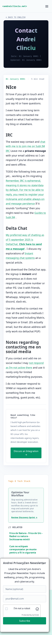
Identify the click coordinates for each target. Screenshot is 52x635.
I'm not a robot (22, 608)
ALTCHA (35, 615)
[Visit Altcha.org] (37, 608)
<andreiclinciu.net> (14, 6)
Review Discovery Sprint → (24, 517)
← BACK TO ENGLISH (15, 17)
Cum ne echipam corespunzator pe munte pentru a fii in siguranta (23, 549)
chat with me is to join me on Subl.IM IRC (25, 146)
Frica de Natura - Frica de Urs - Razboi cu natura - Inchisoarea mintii (26, 536)
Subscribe (24, 620)
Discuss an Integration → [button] (26, 453)
